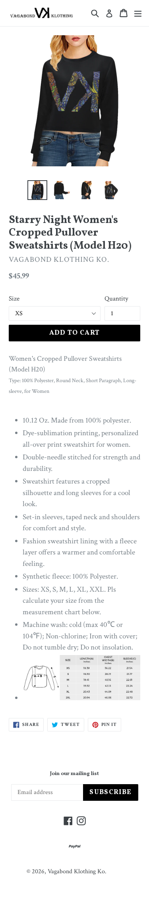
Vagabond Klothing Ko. (77, 871)
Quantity (116, 298)
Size (14, 298)
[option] (37, 190)
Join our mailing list (74, 774)
